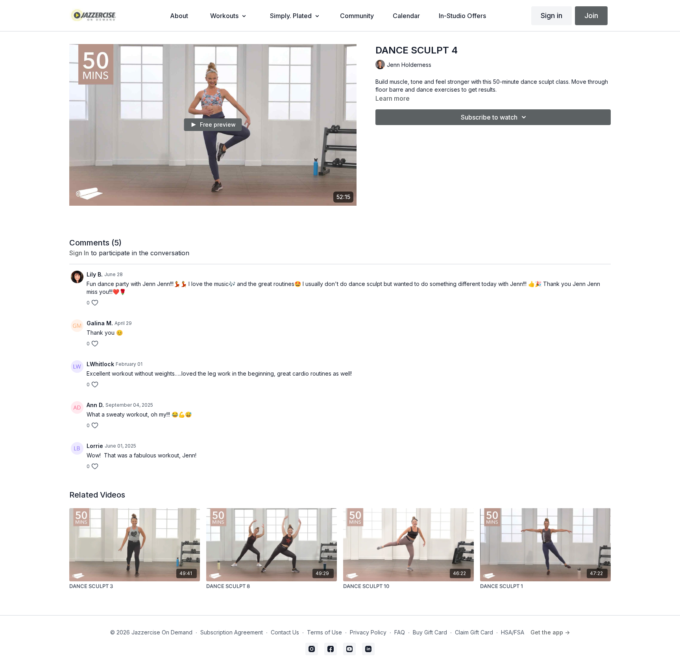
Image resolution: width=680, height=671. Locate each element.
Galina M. (100, 323)
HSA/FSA (512, 632)
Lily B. (95, 274)
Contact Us (285, 632)
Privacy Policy (368, 632)
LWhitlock (100, 364)
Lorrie (95, 445)
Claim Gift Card (474, 632)
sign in (79, 253)
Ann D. (95, 405)
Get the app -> (550, 632)
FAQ (399, 632)
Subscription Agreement (231, 632)
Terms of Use (324, 632)
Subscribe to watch (489, 117)
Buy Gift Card (430, 632)
